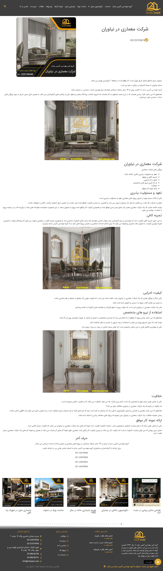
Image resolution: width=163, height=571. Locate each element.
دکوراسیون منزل (97, 6)
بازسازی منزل (70, 6)
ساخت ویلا (81, 6)
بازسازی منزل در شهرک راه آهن (18, 511)
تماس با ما (24, 6)
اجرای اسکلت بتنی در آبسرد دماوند (101, 542)
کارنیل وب (30, 566)
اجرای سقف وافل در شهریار (104, 536)
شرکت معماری (156, 97)
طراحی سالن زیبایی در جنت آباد (147, 511)
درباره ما (33, 6)
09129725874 (137, 40)
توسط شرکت (39, 566)
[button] (5, 6)
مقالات (41, 6)
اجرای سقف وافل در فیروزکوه (103, 549)
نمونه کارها (58, 6)
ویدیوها (49, 6)
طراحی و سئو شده (52, 566)
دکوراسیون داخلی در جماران (114, 510)
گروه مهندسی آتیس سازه (122, 6)
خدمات (107, 6)
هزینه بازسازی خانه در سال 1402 (83, 511)
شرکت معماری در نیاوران (125, 29)
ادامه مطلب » (108, 538)
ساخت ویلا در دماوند (53, 510)
